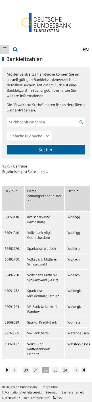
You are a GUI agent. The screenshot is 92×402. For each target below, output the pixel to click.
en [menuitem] (85, 49)
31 (36, 370)
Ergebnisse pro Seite (19, 171)
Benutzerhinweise (36, 397)
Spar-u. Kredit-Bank (42, 322)
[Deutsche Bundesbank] (46, 22)
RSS (59, 397)
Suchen (46, 150)
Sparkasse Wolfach (41, 248)
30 (26, 370)
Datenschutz (11, 397)
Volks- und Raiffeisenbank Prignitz (38, 349)
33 (55, 370)
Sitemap (51, 392)
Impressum (50, 387)
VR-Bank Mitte (38, 333)
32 (46, 370)
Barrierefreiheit (72, 392)
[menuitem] (4, 49)
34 (65, 370)
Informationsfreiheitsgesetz (22, 392)
